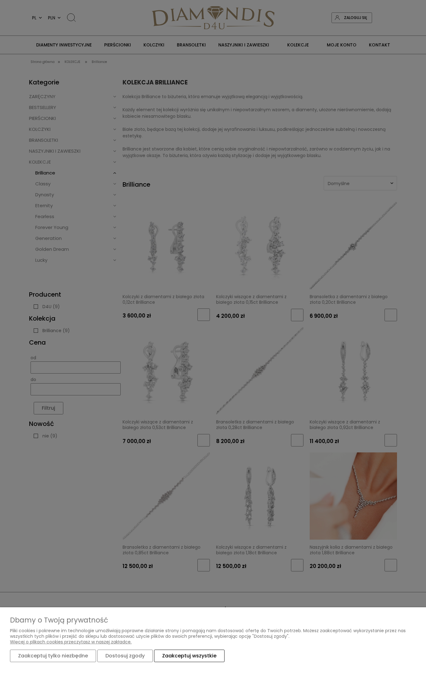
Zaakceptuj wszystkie (189, 655)
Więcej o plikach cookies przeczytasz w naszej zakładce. (71, 642)
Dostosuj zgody (125, 655)
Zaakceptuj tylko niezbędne (53, 655)
